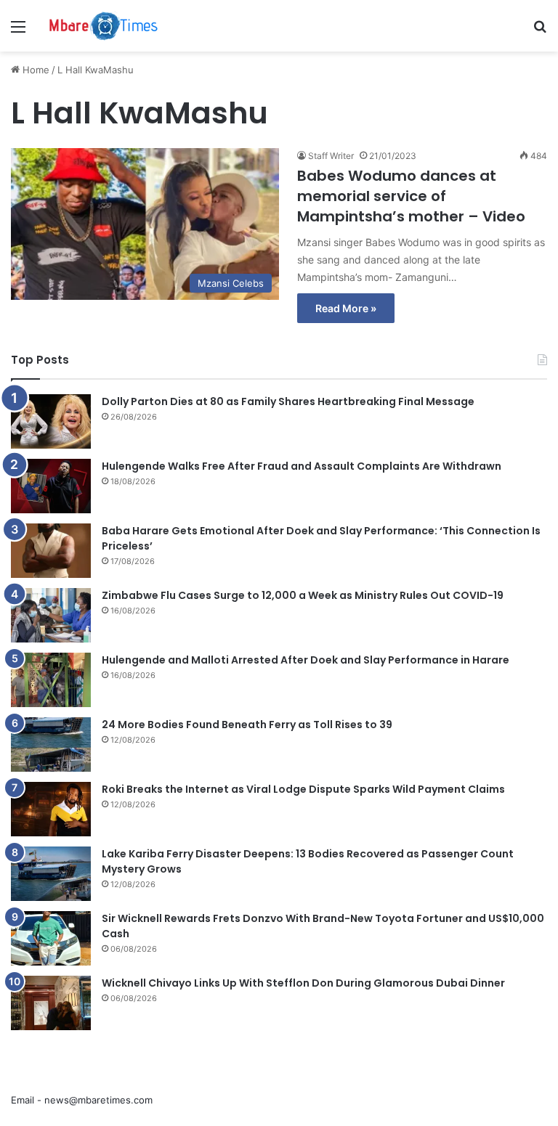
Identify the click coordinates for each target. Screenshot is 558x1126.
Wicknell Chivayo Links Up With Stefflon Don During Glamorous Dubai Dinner (303, 983)
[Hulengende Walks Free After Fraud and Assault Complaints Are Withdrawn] (51, 486)
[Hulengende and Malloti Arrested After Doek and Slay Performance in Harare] (51, 680)
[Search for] (540, 31)
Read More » (345, 308)
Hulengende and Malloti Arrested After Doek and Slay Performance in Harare (305, 660)
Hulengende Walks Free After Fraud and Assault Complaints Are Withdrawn (301, 466)
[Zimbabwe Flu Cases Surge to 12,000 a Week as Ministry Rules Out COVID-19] (51, 615)
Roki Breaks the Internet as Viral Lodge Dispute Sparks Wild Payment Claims (303, 789)
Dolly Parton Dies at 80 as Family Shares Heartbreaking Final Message (288, 401)
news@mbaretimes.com (98, 1100)
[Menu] (18, 31)
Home (34, 70)
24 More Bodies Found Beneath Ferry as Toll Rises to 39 (247, 724)
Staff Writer (331, 155)
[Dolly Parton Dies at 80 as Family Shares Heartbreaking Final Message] (51, 421)
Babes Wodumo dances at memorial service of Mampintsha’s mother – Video (411, 196)
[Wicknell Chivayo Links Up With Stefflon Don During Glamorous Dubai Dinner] (51, 1003)
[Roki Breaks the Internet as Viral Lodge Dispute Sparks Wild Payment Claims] (51, 809)
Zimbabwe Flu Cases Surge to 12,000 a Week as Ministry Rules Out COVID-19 (303, 595)
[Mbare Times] (104, 25)
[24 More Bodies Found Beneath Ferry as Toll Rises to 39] (51, 744)
